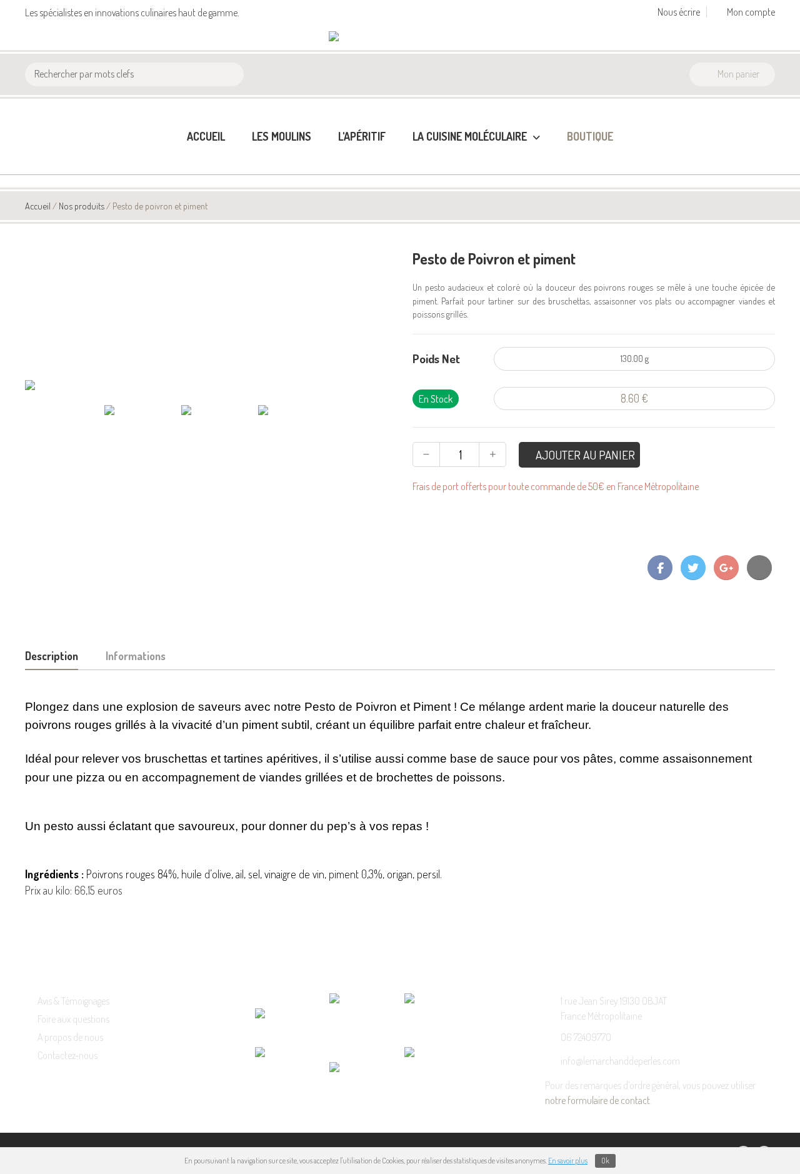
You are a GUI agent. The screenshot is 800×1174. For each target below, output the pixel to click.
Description (51, 656)
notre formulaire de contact (597, 1100)
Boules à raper (444, 201)
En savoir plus (568, 1160)
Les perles (434, 181)
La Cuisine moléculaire (470, 136)
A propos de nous (70, 1037)
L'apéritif (362, 136)
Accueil (206, 136)
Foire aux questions (73, 1019)
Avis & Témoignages (73, 1001)
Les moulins (281, 136)
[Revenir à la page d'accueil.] (369, 37)
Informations (136, 656)
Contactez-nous (68, 1055)
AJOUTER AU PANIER (584, 455)
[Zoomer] (212, 386)
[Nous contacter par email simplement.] (759, 567)
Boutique (590, 136)
